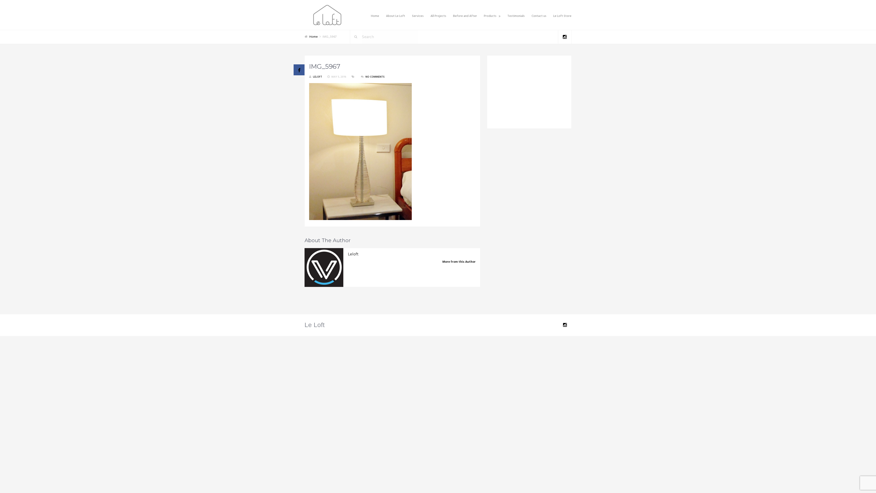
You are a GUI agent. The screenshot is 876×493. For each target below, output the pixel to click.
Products (490, 16)
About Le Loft (395, 16)
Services (418, 16)
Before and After (465, 16)
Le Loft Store (562, 16)
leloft (317, 77)
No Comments (375, 77)
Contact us (539, 16)
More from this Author (459, 262)
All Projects (438, 16)
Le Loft (315, 324)
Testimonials (516, 16)
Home (375, 16)
